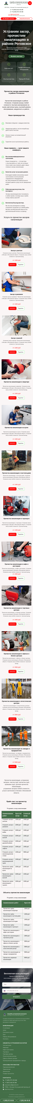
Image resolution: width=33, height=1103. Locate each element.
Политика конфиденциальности (16, 1096)
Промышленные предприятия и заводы (14, 1060)
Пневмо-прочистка (8, 1073)
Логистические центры (9, 1056)
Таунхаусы (6, 1052)
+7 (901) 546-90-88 (17, 9)
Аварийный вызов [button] (25, 18)
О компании (6, 1028)
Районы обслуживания (9, 1036)
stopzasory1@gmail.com (12, 1085)
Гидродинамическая (9, 1067)
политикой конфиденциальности (16, 1002)
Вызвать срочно (9, 18)
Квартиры (5, 1047)
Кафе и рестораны (8, 1049)
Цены (4, 1030)
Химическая (6, 1071)
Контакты (5, 1039)
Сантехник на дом (8, 1032)
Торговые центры (8, 1054)
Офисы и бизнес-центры (10, 1058)
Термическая (6, 1069)
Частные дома (7, 1045)
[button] (16, 251)
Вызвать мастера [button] (16, 56)
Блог (4, 1034)
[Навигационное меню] (30, 3)
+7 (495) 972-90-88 (17, 12)
